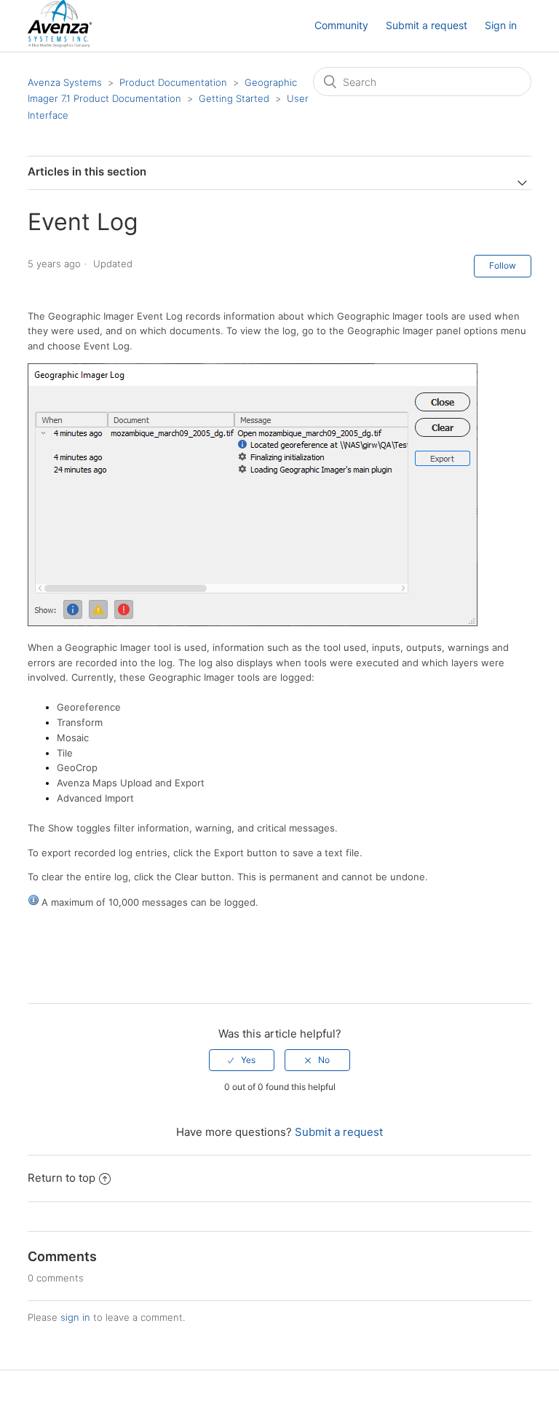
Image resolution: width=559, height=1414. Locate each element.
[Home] (59, 43)
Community (341, 25)
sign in (75, 1317)
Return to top (61, 1178)
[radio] (241, 1060)
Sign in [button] (501, 25)
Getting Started (234, 98)
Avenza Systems (65, 82)
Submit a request (426, 25)
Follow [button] (502, 265)
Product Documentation (173, 82)
